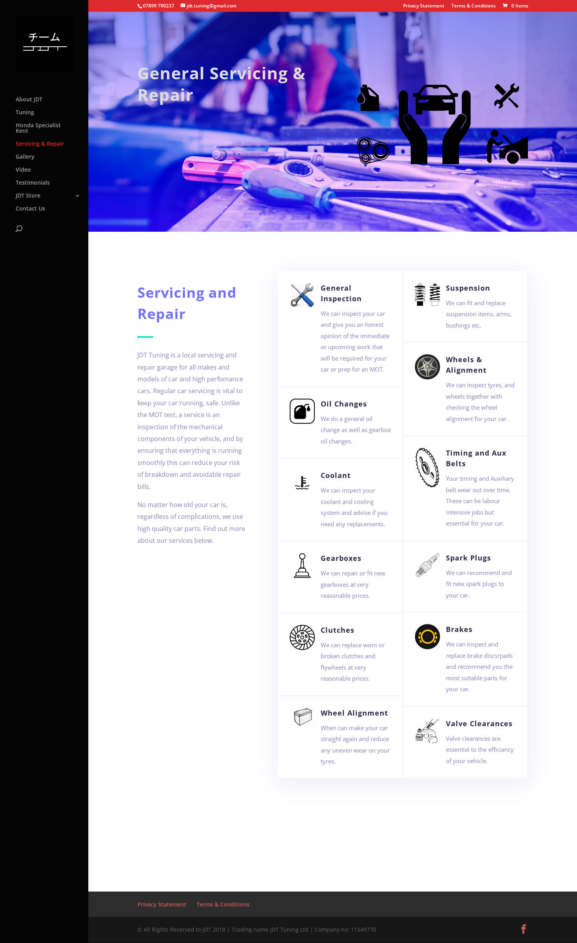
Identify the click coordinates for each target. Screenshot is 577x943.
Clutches (337, 630)
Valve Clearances (479, 723)
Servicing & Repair (40, 144)
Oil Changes (344, 403)
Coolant (336, 475)
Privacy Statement (423, 6)
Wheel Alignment (354, 713)
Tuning (25, 113)
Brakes (459, 629)
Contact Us (30, 209)
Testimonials (33, 183)
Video (23, 170)
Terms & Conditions (473, 6)
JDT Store (28, 196)
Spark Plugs (468, 557)
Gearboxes (341, 558)
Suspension (468, 288)
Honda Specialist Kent (38, 128)
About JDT (29, 100)
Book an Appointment (332, 854)
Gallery (25, 157)
